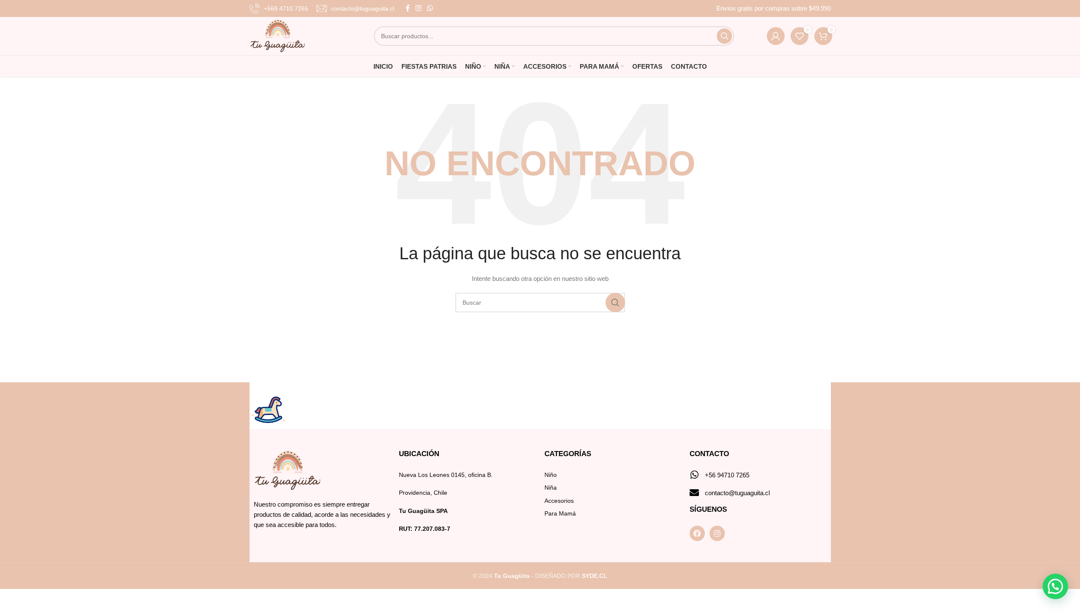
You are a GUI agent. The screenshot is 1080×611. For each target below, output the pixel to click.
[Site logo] (278, 35)
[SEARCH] (724, 36)
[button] (1055, 586)
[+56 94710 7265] (694, 474)
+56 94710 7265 (727, 475)
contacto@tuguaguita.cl (737, 492)
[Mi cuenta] (776, 36)
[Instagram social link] (418, 8)
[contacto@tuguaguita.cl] (694, 492)
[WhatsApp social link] (430, 8)
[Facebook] (697, 533)
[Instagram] (717, 533)
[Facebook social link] (408, 8)
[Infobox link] (279, 8)
